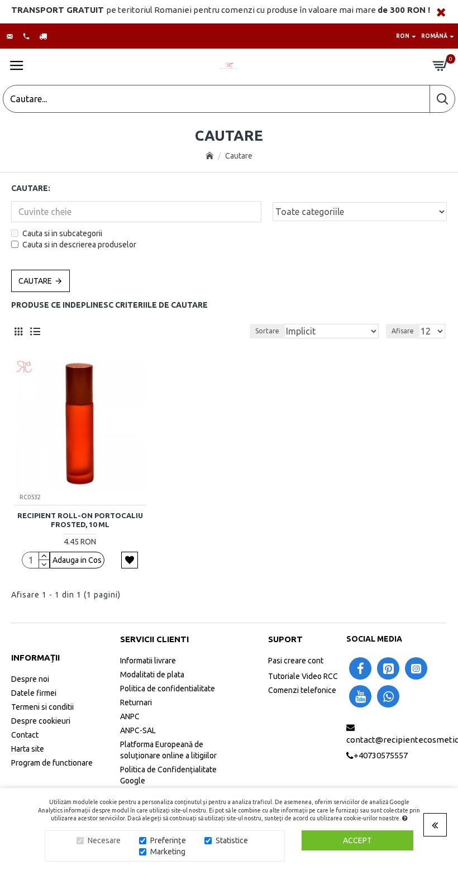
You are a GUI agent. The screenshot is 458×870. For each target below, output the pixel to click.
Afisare (403, 330)
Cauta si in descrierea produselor (79, 244)
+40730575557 (381, 755)
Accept (357, 840)
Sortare (267, 330)
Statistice (232, 840)
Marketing (167, 851)
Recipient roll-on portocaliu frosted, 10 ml (80, 520)
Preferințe (168, 840)
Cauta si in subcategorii (62, 233)
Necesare (104, 840)
